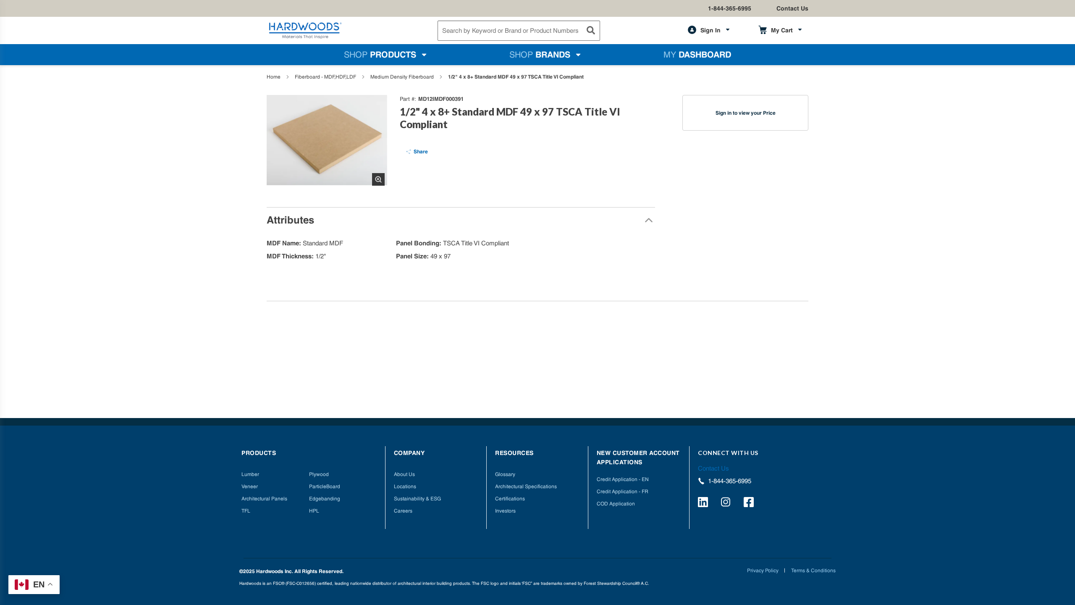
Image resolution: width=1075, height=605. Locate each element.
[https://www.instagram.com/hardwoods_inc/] (727, 503)
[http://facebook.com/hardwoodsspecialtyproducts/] (750, 503)
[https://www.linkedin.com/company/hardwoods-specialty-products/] (704, 503)
